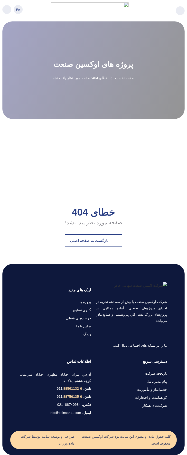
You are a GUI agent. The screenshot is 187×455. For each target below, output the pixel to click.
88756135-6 (69, 396)
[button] (6, 9)
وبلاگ (87, 334)
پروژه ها (85, 302)
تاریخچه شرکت (156, 373)
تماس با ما (83, 326)
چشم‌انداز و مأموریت (152, 389)
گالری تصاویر (81, 310)
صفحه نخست (124, 78)
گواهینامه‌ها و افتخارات (151, 397)
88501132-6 (69, 388)
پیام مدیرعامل (157, 381)
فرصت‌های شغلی (78, 318)
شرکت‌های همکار (154, 406)
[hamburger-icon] (180, 10)
